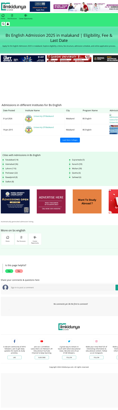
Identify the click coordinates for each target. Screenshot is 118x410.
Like (14, 357)
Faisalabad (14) (11, 159)
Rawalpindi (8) (11, 177)
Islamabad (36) (11, 164)
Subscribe (42, 357)
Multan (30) (77, 168)
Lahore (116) (10, 168)
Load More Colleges (70, 140)
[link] (40, 6)
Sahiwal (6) (76, 177)
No (19, 271)
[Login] (8, 24)
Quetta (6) (76, 173)
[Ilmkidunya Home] (13, 6)
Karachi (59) (77, 164)
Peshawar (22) (11, 173)
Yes (9, 271)
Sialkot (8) (9, 181)
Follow (69, 357)
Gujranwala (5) (78, 159)
